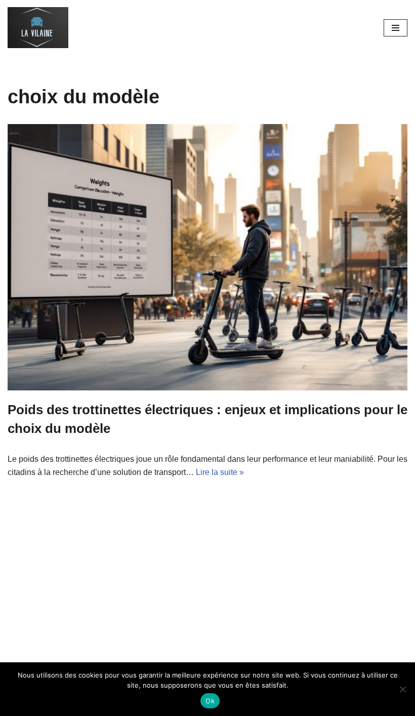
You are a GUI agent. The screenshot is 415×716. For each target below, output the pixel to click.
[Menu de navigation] (395, 27)
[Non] (402, 689)
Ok (210, 701)
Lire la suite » (220, 472)
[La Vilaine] (38, 27)
